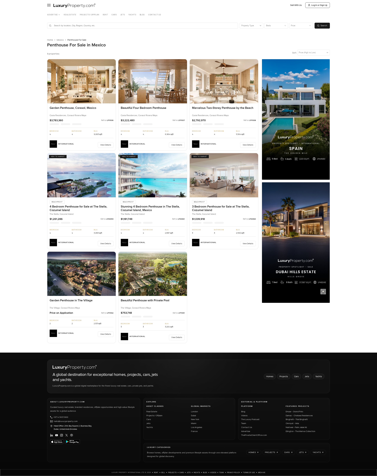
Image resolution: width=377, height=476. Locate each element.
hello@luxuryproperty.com (66, 421)
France (194, 431)
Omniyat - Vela (292, 423)
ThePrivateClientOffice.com (254, 435)
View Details (105, 145)
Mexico (60, 39)
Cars (114, 15)
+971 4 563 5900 (60, 417)
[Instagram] (61, 435)
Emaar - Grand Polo (294, 411)
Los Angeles (196, 427)
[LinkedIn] (51, 435)
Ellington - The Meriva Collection (300, 431)
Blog (142, 15)
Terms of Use (249, 472)
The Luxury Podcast (250, 419)
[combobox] (144, 25)
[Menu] (49, 5)
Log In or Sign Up (319, 5)
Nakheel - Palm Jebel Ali (296, 427)
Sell (163, 472)
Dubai (193, 415)
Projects (284, 376)
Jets (122, 15)
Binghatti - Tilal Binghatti (297, 419)
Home (50, 39)
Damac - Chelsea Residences (299, 415)
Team (243, 423)
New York (195, 419)
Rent (105, 15)
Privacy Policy (233, 472)
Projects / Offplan (154, 415)
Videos (244, 415)
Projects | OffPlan (89, 15)
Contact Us (154, 15)
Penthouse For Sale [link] (76, 39)
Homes (269, 376)
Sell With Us (296, 5)
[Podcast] (71, 435)
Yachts (132, 15)
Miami (193, 423)
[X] (66, 435)
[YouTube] (56, 435)
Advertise (52, 15)
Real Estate (70, 15)
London (194, 411)
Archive (261, 472)
